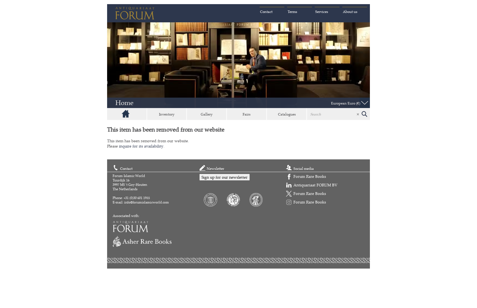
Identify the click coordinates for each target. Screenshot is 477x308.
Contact (266, 11)
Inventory (166, 114)
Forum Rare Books (309, 176)
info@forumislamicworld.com (146, 202)
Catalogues (287, 114)
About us (350, 11)
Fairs (247, 114)
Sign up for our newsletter (225, 177)
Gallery (207, 114)
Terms (292, 11)
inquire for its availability (141, 146)
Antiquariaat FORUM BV (315, 185)
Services (321, 11)
